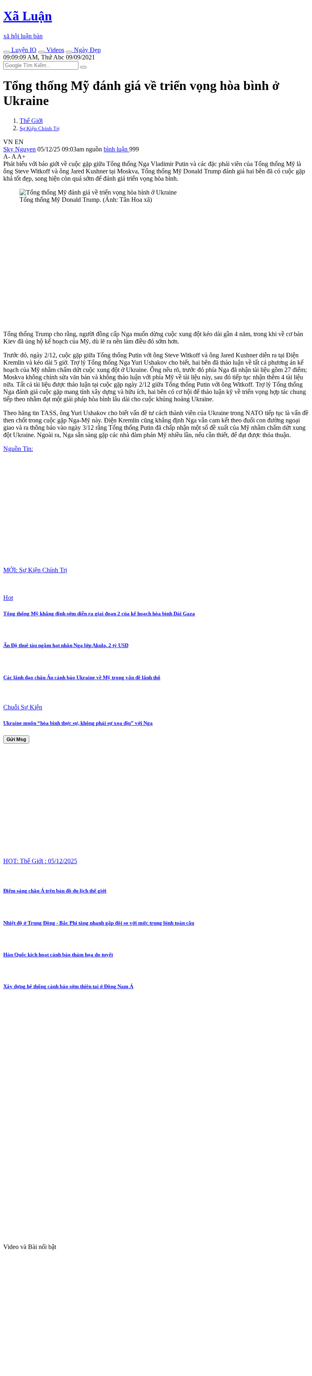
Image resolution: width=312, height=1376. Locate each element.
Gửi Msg (16, 739)
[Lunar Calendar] (69, 52)
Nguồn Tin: (18, 448)
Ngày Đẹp (86, 49)
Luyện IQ (23, 49)
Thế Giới (31, 120)
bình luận (116, 149)
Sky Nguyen (19, 149)
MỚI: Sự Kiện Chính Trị (35, 570)
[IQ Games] (6, 52)
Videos (54, 49)
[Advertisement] (156, 267)
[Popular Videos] (41, 52)
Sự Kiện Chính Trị (40, 128)
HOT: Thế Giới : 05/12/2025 (40, 861)
